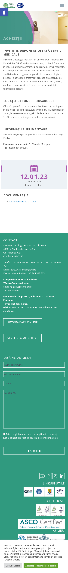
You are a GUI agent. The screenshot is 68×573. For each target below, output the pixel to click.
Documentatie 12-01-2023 (22, 201)
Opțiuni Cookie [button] (13, 565)
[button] (4, 12)
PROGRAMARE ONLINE (22, 322)
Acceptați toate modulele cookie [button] (40, 565)
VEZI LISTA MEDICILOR (22, 338)
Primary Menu (62, 5)
